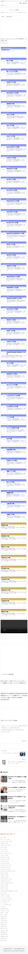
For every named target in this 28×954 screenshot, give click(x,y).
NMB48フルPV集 (4, 877)
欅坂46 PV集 (3, 940)
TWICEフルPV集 (4, 889)
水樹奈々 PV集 (4, 922)
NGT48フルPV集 (4, 875)
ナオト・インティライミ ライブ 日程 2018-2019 (15, 725)
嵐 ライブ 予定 (6, 731)
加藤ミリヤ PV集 (4, 912)
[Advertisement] (11, 29)
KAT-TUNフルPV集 (5, 863)
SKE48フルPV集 (4, 885)
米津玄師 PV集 (4, 938)
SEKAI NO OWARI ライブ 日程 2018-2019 (13, 729)
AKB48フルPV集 (4, 843)
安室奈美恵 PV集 (4, 908)
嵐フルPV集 (3, 837)
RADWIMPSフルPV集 (5, 881)
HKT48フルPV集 (4, 861)
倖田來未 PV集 (4, 916)
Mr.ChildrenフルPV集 (5, 845)
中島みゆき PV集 (4, 930)
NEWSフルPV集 (4, 873)
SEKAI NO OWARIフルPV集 (7, 883)
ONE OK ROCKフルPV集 (6, 879)
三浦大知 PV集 (4, 920)
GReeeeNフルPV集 (5, 857)
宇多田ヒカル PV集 (5, 910)
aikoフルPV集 (4, 849)
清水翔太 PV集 (4, 926)
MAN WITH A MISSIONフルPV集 (8, 871)
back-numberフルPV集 (6, 853)
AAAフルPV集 (4, 847)
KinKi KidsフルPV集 (5, 867)
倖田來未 (25, 741)
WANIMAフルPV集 (5, 895)
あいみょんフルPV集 (5, 897)
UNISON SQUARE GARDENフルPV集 (9, 891)
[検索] (26, 1)
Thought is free (21, 950)
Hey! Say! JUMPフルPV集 (6, 841)
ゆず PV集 (3, 906)
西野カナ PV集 (4, 928)
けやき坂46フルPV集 (5, 900)
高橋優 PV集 (3, 918)
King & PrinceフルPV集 (6, 865)
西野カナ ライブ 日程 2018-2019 (11, 727)
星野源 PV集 (3, 924)
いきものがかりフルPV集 (6, 899)
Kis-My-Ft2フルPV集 (5, 869)
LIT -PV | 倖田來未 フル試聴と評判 (17, 787)
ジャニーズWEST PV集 (6, 904)
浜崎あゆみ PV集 (4, 936)
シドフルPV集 (4, 902)
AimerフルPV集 (4, 851)
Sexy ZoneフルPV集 (5, 859)
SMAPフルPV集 (4, 887)
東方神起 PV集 (4, 932)
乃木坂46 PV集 (4, 934)
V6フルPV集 (3, 893)
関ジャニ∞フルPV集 (5, 839)
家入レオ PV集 (4, 914)
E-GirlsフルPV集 (4, 855)
